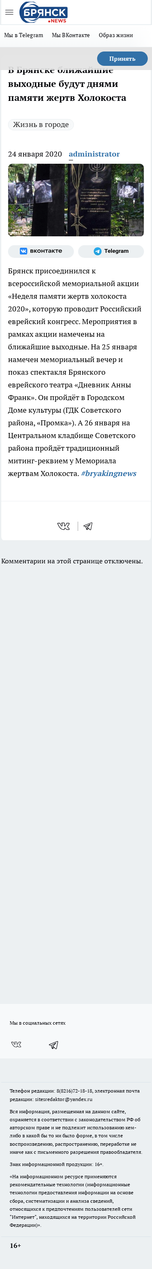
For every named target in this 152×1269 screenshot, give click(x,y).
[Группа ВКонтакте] (41, 251)
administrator (94, 154)
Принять (122, 58)
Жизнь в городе (41, 124)
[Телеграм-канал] (111, 251)
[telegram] (90, 526)
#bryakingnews (108, 473)
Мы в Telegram (23, 35)
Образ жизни (116, 35)
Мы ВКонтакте (71, 35)
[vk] (64, 526)
